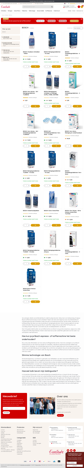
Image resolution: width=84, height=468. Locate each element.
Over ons (3, 431)
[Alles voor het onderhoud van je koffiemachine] (57, 452)
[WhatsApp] (74, 450)
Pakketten (24, 11)
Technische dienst (5, 445)
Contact (3, 429)
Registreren (35, 429)
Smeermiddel (40, 11)
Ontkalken (3, 11)
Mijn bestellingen (36, 431)
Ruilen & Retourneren (5, 440)
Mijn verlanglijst (36, 432)
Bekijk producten (74, 20)
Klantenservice (79, 10)
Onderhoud (57, 11)
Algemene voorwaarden (6, 442)
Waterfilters (17, 11)
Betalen (2, 437)
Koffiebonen (48, 11)
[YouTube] (71, 450)
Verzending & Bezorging (6, 439)
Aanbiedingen (20, 432)
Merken (74, 10)
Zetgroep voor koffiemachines (24, 451)
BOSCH (4, 32)
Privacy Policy (38, 465)
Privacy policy (4, 443)
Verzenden (75, 465)
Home (3, 15)
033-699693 (71, 6)
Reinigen (10, 11)
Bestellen (3, 436)
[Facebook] (68, 450)
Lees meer (60, 415)
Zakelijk (69, 10)
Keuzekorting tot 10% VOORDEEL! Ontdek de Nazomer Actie (42, 1)
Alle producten (20, 429)
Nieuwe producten (21, 431)
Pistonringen (20, 452)
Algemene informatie (5, 434)
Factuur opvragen (37, 443)
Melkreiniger (32, 11)
